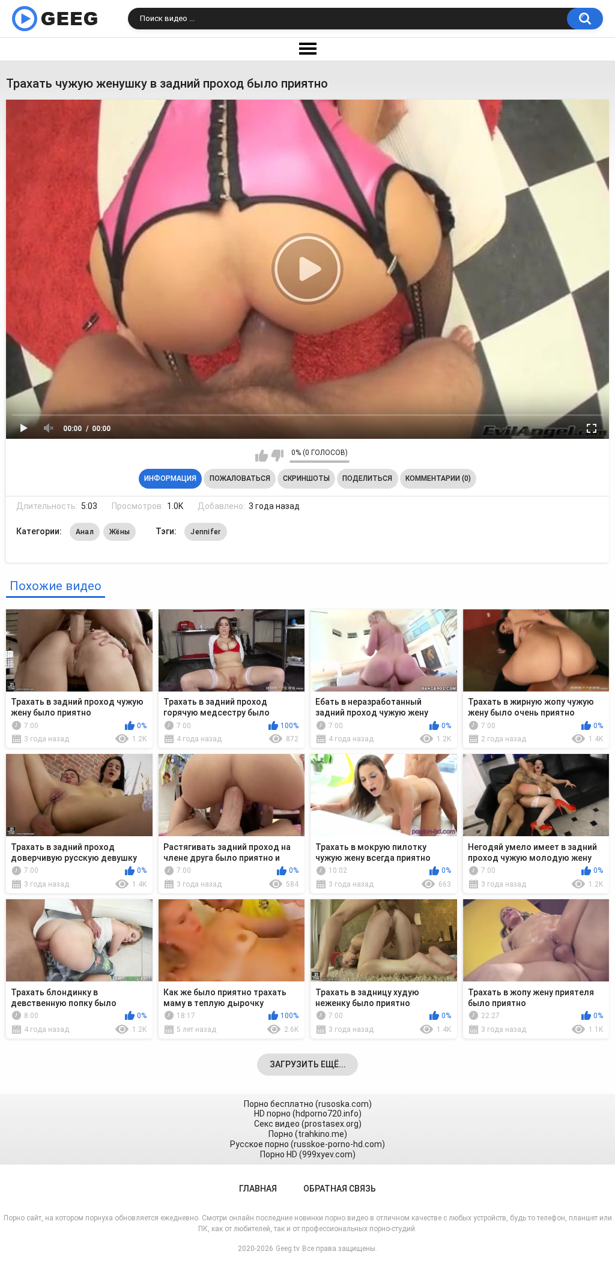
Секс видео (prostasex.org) (308, 1124)
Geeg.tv (288, 1248)
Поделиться (367, 478)
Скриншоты (306, 478)
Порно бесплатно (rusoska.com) (308, 1104)
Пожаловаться (240, 478)
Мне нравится (261, 456)
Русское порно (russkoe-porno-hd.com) (307, 1144)
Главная (258, 1188)
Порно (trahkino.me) (307, 1134)
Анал (85, 532)
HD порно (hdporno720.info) (308, 1113)
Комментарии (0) (438, 478)
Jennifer (205, 532)
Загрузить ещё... (308, 1064)
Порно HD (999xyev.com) (308, 1154)
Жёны (119, 532)
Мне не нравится (277, 456)
